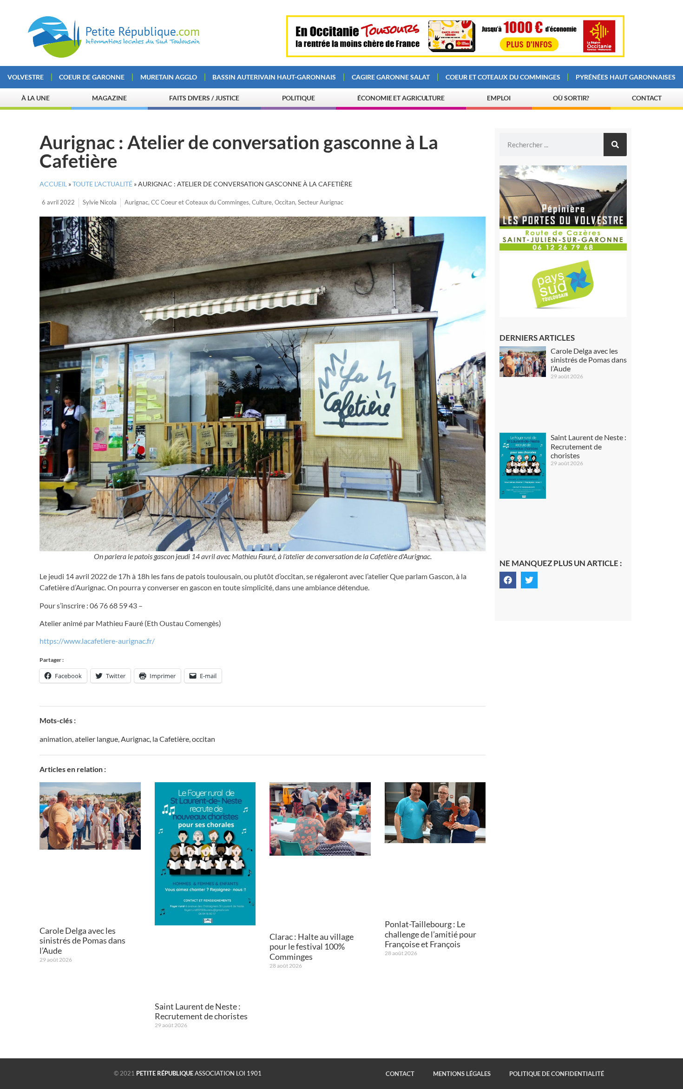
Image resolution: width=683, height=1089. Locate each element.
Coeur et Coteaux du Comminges (503, 77)
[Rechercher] (615, 144)
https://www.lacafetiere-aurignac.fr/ (97, 640)
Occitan (285, 202)
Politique (298, 98)
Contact (647, 98)
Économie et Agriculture (401, 98)
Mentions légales (462, 1073)
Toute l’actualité (102, 184)
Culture (262, 202)
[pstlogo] (563, 314)
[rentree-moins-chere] (455, 54)
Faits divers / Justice (204, 98)
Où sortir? (571, 98)
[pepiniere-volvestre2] (563, 247)
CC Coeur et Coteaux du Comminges (200, 202)
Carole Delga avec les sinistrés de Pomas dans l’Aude (82, 940)
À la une (35, 98)
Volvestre (25, 77)
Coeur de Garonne (92, 77)
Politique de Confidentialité (556, 1073)
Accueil (53, 184)
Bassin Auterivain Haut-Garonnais (274, 77)
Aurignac (136, 202)
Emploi (498, 98)
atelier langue (96, 738)
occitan (203, 738)
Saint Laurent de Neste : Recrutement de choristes (201, 1011)
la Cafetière (170, 738)
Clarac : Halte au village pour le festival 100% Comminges (311, 946)
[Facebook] (507, 580)
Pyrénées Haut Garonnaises (626, 77)
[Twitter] (529, 580)
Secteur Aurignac (320, 202)
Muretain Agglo (168, 77)
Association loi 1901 (199, 1073)
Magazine (109, 98)
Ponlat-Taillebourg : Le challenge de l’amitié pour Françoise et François (430, 934)
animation (55, 738)
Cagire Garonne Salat (391, 77)
